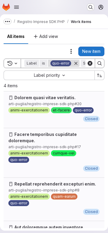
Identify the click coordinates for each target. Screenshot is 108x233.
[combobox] (49, 75)
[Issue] (10, 97)
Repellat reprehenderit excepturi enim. (55, 183)
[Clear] (90, 63)
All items (16, 36)
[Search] (99, 63)
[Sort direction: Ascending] (99, 75)
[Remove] (76, 63)
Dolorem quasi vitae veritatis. (45, 97)
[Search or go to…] (90, 7)
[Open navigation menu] (16, 7)
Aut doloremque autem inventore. (49, 227)
